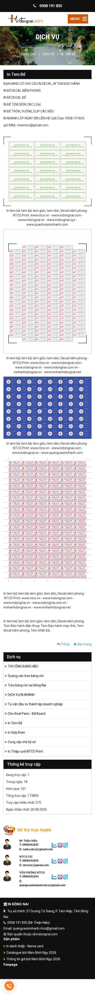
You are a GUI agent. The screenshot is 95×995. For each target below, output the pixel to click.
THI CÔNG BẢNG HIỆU (23, 666)
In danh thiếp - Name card (24, 946)
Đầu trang (84, 644)
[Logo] (47, 19)
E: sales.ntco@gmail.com (36, 849)
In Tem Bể (15, 723)
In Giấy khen (16, 732)
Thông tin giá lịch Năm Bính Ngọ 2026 (33, 959)
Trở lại (65, 644)
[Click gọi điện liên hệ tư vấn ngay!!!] (9, 985)
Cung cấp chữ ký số (22, 742)
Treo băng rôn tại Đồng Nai (27, 685)
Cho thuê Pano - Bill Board (26, 713)
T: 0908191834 (29, 860)
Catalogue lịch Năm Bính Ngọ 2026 (31, 952)
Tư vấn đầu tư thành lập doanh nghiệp (35, 704)
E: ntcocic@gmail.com (34, 865)
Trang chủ (27, 54)
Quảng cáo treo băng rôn (26, 676)
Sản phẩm (11, 939)
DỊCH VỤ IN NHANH (21, 695)
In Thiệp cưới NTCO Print (25, 751)
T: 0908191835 (29, 844)
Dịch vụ (48, 54)
